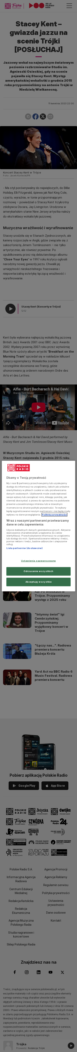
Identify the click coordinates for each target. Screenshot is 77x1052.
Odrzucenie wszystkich (38, 571)
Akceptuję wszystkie (38, 581)
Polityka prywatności (54, 514)
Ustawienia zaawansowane (38, 560)
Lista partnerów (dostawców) (24, 548)
